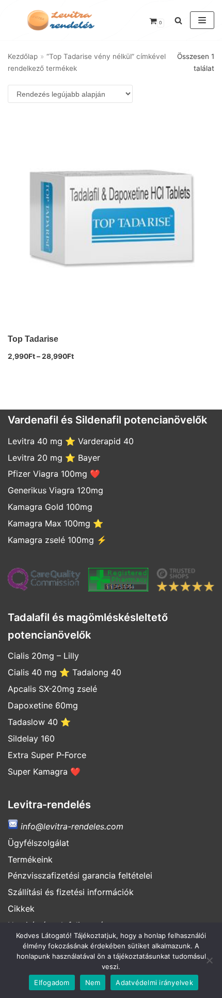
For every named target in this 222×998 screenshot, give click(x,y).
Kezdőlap (23, 56)
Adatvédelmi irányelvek (154, 982)
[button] (178, 20)
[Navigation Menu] (202, 20)
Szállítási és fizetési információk (71, 892)
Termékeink (30, 859)
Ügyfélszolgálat (38, 843)
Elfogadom (51, 982)
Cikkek (21, 908)
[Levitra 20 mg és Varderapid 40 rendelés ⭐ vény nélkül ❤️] (59, 20)
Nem (93, 982)
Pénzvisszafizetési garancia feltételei (80, 875)
